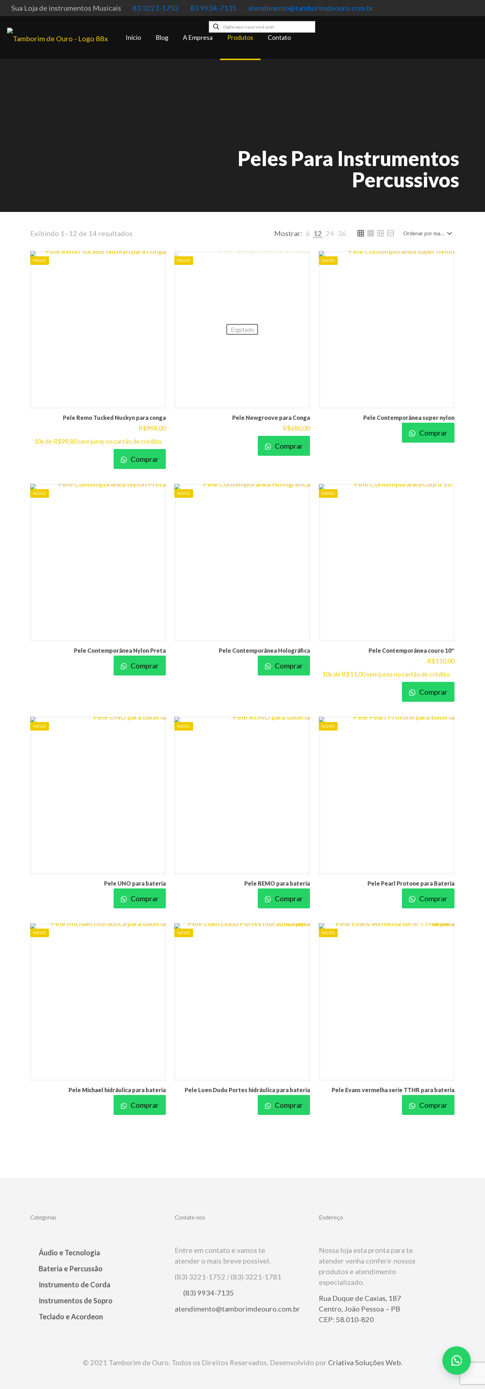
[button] (456, 1360)
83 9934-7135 (213, 8)
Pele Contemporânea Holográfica (264, 650)
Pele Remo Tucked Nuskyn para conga (114, 417)
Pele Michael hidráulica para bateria (117, 1089)
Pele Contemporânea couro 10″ (411, 650)
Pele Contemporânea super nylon (408, 417)
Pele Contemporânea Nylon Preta (120, 650)
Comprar (144, 459)
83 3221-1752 (155, 8)
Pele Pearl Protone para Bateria (410, 883)
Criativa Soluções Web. (365, 1362)
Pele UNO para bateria (135, 883)
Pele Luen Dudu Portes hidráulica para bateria (247, 1089)
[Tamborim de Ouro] (57, 37)
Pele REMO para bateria (277, 883)
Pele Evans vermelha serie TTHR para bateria (393, 1089)
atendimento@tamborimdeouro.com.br (311, 8)
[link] (308, 233)
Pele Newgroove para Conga (271, 417)
